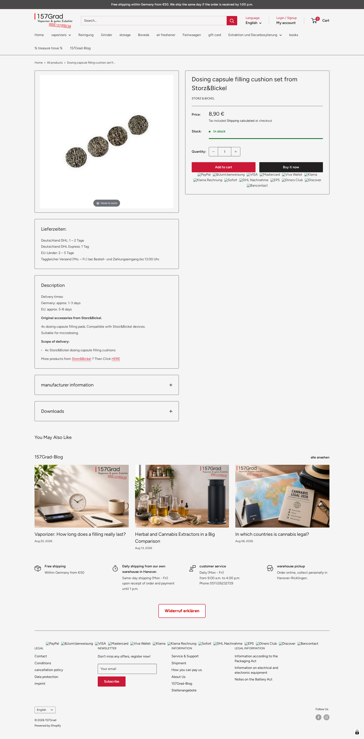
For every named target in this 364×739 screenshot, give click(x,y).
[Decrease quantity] (213, 151)
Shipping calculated (240, 121)
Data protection (46, 677)
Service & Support (185, 656)
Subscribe (111, 681)
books (293, 35)
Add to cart (223, 167)
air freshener (166, 35)
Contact (41, 656)
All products (55, 62)
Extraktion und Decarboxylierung (252, 35)
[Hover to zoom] (106, 141)
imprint (40, 684)
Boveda (143, 35)
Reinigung (86, 35)
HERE (116, 359)
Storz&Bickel (81, 359)
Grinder (106, 35)
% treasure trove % (49, 48)
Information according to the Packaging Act (256, 658)
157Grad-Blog (80, 48)
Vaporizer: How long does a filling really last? (80, 534)
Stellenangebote (184, 690)
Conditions (43, 663)
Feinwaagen (192, 35)
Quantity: (199, 152)
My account (286, 23)
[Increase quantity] (235, 151)
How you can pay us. (186, 670)
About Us (178, 677)
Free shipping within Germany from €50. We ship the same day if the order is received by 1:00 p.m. (182, 4)
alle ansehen (320, 457)
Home (39, 35)
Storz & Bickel (203, 98)
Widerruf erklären (182, 610)
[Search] (232, 20)
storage (125, 35)
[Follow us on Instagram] (326, 717)
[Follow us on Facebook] (318, 717)
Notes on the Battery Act (253, 679)
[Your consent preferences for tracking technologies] (357, 732)
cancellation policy (49, 670)
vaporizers (58, 35)
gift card (214, 35)
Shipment (178, 663)
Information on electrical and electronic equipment (256, 670)
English (41, 709)
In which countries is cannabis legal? (272, 534)
